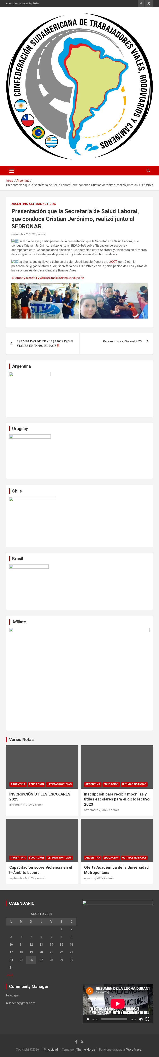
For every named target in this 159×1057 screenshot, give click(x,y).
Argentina (19, 204)
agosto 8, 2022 (93, 878)
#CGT (113, 262)
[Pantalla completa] (147, 1019)
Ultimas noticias (42, 204)
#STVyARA (39, 278)
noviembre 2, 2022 (23, 234)
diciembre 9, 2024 (21, 804)
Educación (36, 784)
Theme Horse (85, 1049)
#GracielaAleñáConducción (65, 278)
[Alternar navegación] (11, 170)
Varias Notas (21, 739)
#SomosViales (21, 278)
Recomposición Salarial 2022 (122, 341)
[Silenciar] (141, 1019)
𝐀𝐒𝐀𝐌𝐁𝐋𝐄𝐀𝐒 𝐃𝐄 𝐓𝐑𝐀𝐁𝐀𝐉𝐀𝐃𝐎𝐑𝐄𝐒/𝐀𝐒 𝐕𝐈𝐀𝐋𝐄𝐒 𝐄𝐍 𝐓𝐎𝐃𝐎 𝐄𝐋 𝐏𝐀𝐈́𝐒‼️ (45, 343)
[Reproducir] (88, 1019)
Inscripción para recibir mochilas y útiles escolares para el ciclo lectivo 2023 (116, 799)
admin (42, 234)
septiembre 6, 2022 (22, 878)
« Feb (9, 975)
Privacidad (51, 1049)
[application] (118, 1003)
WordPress (133, 1049)
